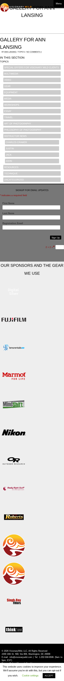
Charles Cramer (16, 142)
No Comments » (34, 52)
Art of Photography (17, 123)
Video (7, 80)
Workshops (11, 105)
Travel (8, 117)
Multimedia (11, 73)
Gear (7, 86)
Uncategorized (14, 179)
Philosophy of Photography (22, 129)
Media (7, 98)
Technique (11, 173)
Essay (7, 111)
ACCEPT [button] (49, 675)
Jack (8, 154)
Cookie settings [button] (30, 675)
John (9, 161)
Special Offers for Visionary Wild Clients (31, 67)
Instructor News (15, 136)
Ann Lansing (10, 52)
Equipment (11, 92)
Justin (10, 148)
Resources (11, 167)
